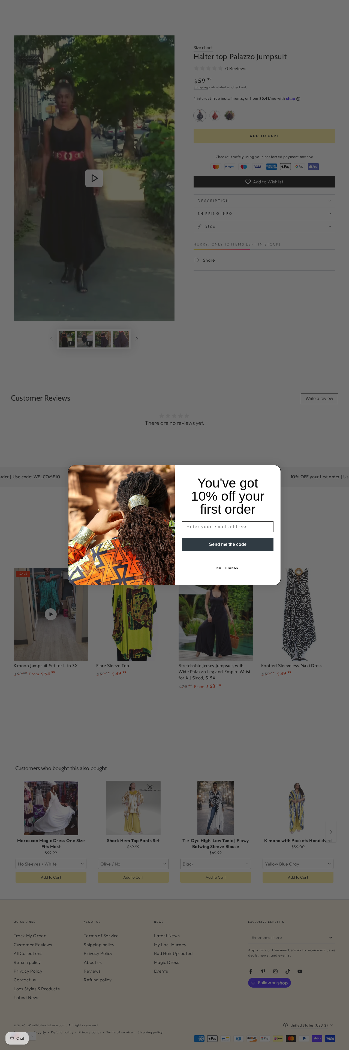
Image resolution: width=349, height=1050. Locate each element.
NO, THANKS (227, 567)
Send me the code (227, 544)
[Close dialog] (275, 471)
